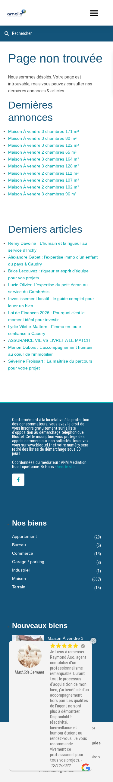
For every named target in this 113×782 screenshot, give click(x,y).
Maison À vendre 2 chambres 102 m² (43, 187)
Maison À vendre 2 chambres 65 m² (42, 152)
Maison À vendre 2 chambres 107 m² (43, 180)
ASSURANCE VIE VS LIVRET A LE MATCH (49, 340)
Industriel (21, 570)
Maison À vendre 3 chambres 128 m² (43, 166)
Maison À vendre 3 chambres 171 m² (43, 131)
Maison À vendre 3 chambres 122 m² (43, 145)
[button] (94, 13)
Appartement (24, 536)
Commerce (22, 553)
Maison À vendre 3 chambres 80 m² (42, 138)
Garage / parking (28, 561)
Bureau (19, 544)
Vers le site (66, 467)
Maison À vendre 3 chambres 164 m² (43, 159)
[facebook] (18, 480)
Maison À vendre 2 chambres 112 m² (43, 173)
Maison (19, 578)
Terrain (18, 586)
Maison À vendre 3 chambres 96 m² (42, 194)
